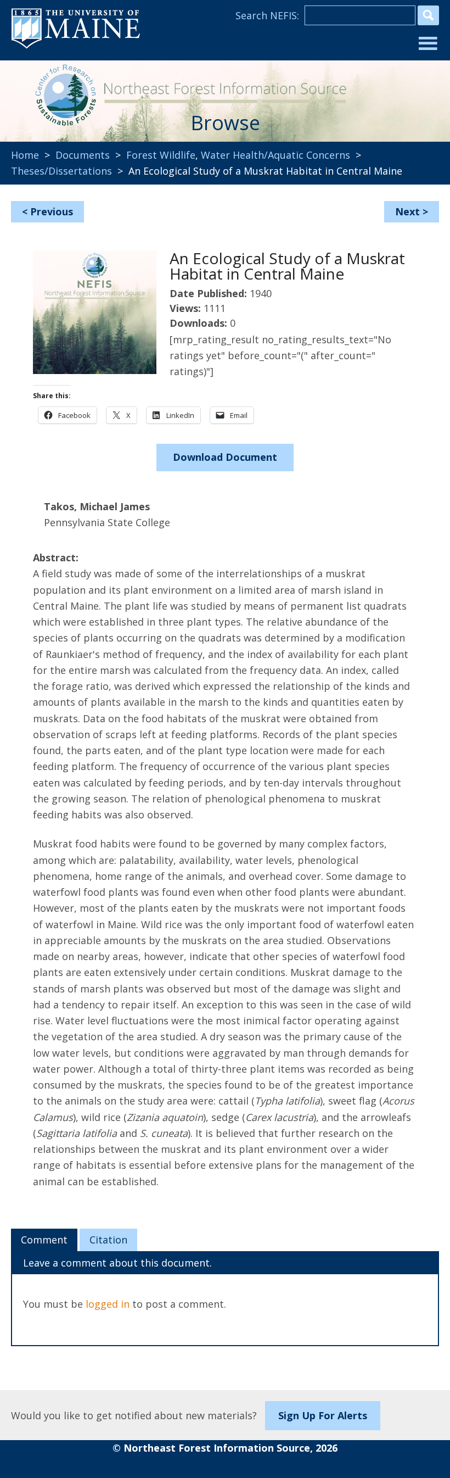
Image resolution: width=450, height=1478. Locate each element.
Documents (82, 154)
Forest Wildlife (160, 154)
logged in (108, 1303)
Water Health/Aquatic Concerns (275, 154)
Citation (108, 1239)
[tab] (44, 1240)
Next (407, 211)
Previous (51, 211)
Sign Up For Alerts (322, 1415)
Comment (44, 1239)
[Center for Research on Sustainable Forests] (62, 93)
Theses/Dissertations (61, 170)
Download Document (225, 457)
